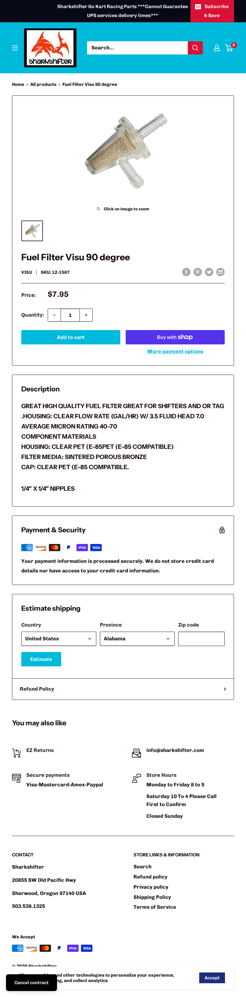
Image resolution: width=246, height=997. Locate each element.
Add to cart (71, 337)
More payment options (175, 351)
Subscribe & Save (216, 11)
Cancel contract (31, 982)
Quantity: (32, 315)
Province (111, 625)
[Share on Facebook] (186, 271)
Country (31, 625)
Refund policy (150, 877)
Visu (26, 272)
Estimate (41, 659)
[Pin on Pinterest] (198, 271)
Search (143, 867)
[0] (229, 47)
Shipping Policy (152, 897)
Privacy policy (151, 887)
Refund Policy (37, 689)
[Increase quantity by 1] (86, 315)
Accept (212, 978)
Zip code (188, 625)
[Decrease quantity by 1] (54, 315)
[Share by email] (220, 271)
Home (18, 84)
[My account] (217, 48)
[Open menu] (15, 47)
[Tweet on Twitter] (209, 271)
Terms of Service (155, 907)
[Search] (195, 47)
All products (43, 84)
